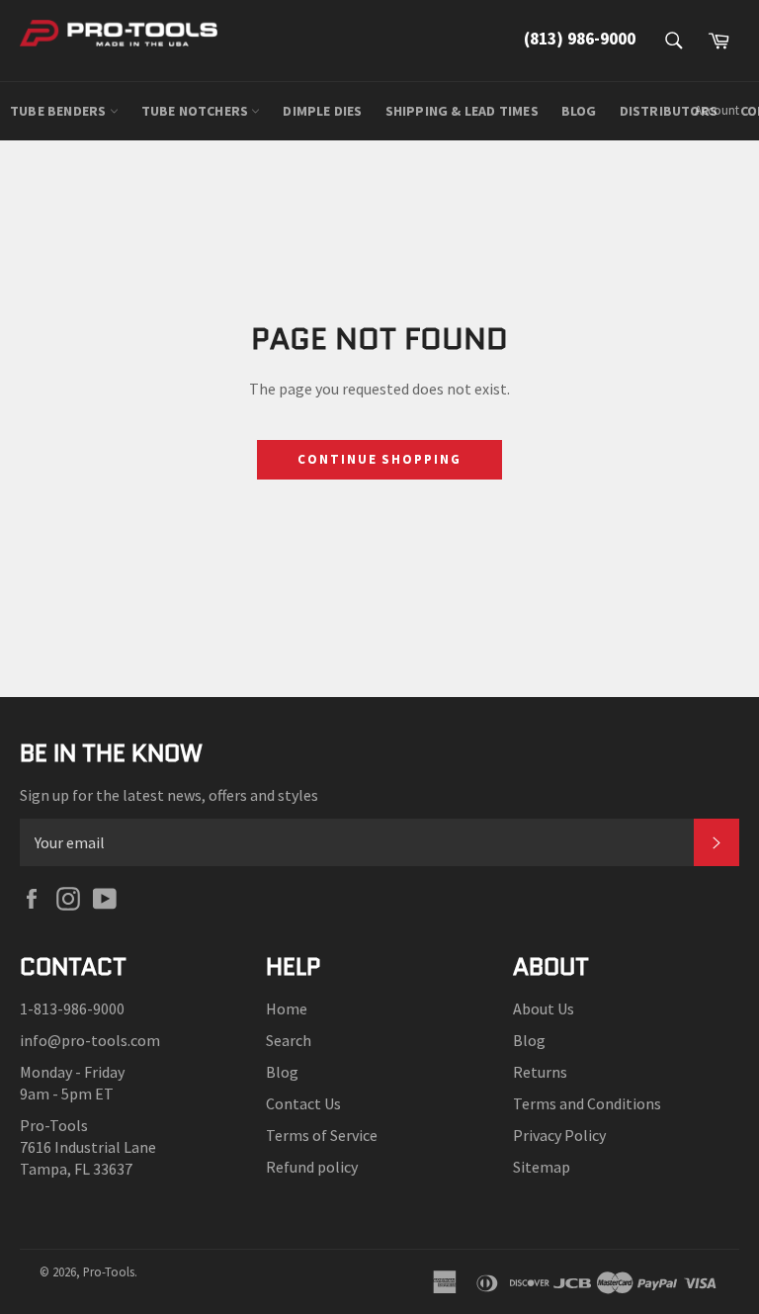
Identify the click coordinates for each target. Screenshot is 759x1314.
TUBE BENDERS (60, 111)
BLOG (579, 111)
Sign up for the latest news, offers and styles (169, 795)
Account (717, 110)
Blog (282, 1072)
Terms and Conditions (587, 1103)
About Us (543, 1008)
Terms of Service (322, 1135)
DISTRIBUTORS (668, 111)
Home (286, 1008)
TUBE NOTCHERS (196, 111)
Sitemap (541, 1167)
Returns (540, 1072)
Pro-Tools (108, 1271)
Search (288, 1040)
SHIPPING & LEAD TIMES (462, 111)
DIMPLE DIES (322, 111)
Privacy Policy (559, 1135)
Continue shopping (379, 459)
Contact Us (303, 1103)
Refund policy (312, 1167)
